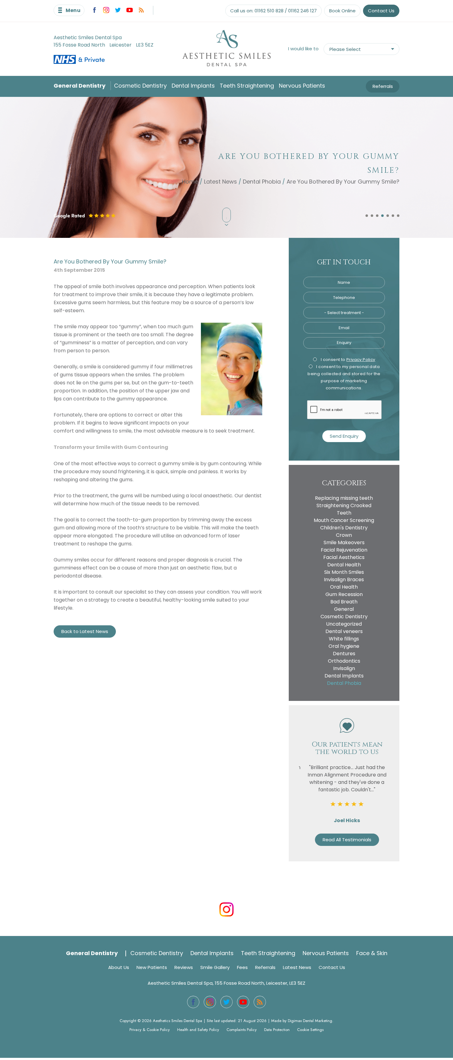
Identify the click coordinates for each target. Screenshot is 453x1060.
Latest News (220, 181)
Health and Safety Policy (198, 1030)
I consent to (347, 359)
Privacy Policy (360, 359)
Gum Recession (344, 594)
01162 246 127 (302, 10)
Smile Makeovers (344, 542)
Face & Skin (371, 953)
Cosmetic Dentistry (140, 85)
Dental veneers (344, 631)
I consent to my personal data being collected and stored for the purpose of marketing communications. (344, 377)
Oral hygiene (344, 646)
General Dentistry (79, 85)
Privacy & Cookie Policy (149, 1030)
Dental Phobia (262, 181)
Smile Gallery (215, 967)
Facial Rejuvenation (344, 549)
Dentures (344, 653)
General (344, 609)
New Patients (152, 967)
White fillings (344, 638)
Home (190, 181)
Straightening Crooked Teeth (343, 509)
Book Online (342, 10)
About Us (118, 967)
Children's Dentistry (344, 527)
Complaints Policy (241, 1030)
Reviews (183, 967)
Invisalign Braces (344, 579)
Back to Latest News (84, 631)
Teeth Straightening (247, 85)
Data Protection (277, 1030)
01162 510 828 (269, 10)
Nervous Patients (302, 85)
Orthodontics (344, 661)
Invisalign (344, 668)
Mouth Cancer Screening (344, 520)
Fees (242, 967)
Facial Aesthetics (344, 557)
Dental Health (344, 564)
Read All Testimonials (344, 839)
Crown (344, 535)
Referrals (383, 86)
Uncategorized (344, 623)
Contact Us (381, 10)
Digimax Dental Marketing (310, 1021)
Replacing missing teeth (344, 498)
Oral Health (344, 586)
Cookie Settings (310, 1030)
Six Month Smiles (344, 572)
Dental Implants (193, 85)
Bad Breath (343, 601)
